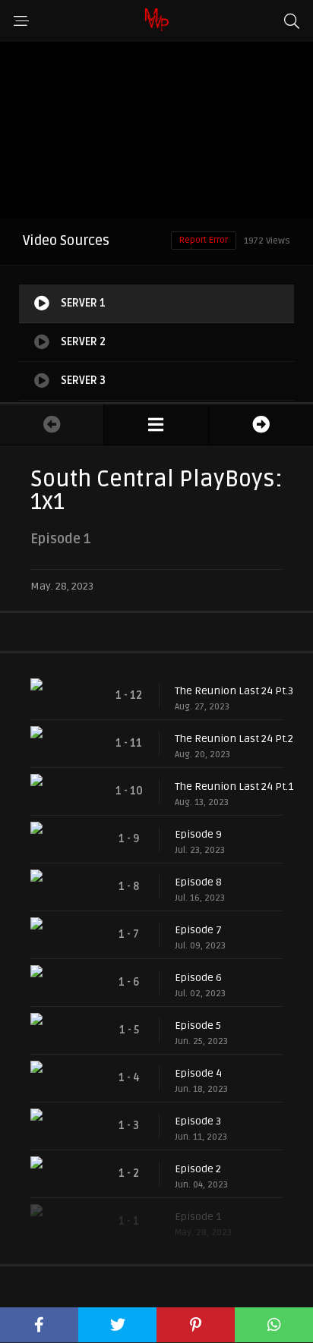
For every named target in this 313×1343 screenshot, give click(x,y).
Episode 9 (198, 834)
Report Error (203, 240)
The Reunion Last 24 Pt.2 (234, 738)
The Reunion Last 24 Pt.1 (234, 786)
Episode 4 (198, 1073)
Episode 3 (198, 1121)
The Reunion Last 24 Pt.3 (234, 690)
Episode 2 (198, 1168)
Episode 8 (198, 882)
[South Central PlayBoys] (155, 424)
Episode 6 (198, 977)
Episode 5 (198, 1025)
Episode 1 (198, 1216)
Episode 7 (198, 929)
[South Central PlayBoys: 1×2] (261, 424)
